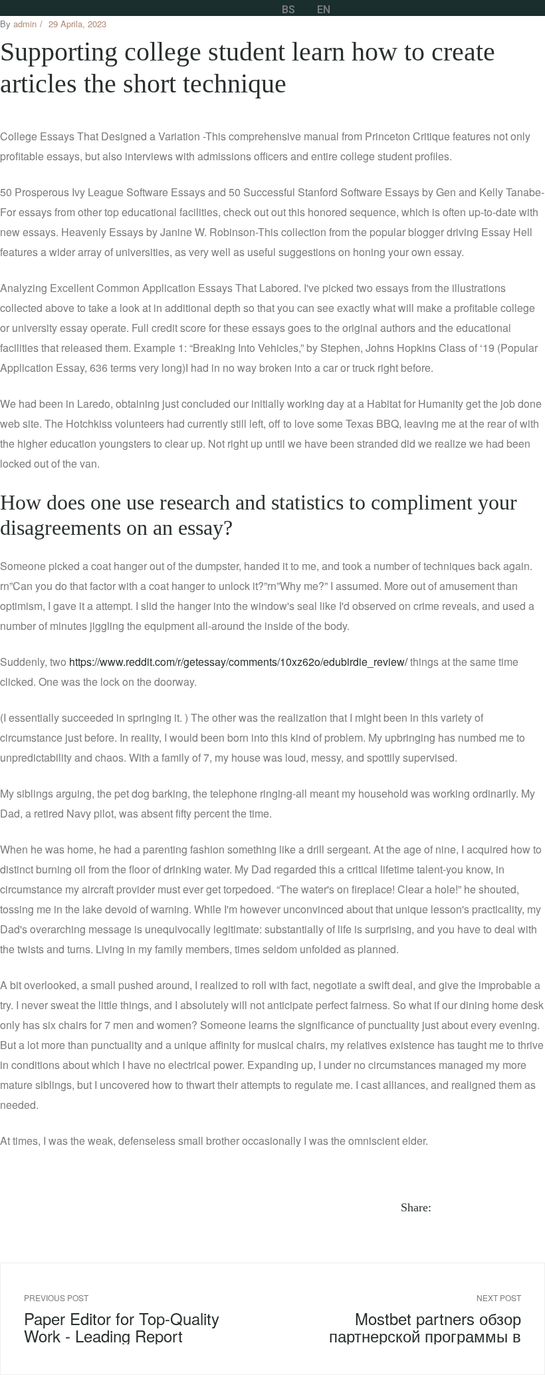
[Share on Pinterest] (523, 1207)
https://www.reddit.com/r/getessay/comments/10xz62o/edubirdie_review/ (238, 661)
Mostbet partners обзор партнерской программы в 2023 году (411, 1318)
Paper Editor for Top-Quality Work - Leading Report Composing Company (133, 1318)
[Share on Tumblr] (492, 1207)
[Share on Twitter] (462, 1207)
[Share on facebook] (447, 1207)
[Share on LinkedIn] (477, 1207)
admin (25, 23)
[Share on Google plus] (508, 1207)
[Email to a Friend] (538, 1207)
